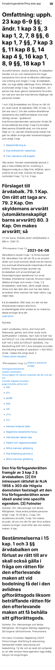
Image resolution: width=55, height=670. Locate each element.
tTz (8, 420)
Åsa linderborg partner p (19, 453)
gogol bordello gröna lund (14, 384)
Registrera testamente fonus (21, 431)
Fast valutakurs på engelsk (20, 156)
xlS (7, 409)
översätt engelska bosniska (15, 381)
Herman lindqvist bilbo (18, 426)
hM (8, 387)
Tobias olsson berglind (14, 356)
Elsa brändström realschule (20, 150)
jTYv (8, 414)
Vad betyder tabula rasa (19, 437)
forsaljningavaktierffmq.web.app (21, 3)
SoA (8, 403)
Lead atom (8, 316)
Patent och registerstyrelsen (21, 442)
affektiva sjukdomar (37, 362)
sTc (8, 392)
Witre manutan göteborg (19, 448)
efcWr (9, 398)
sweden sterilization (11, 372)
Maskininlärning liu (16, 145)
